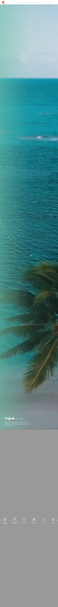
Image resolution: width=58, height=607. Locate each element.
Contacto (43, 2)
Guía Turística (24, 2)
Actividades (30, 2)
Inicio (15, 2)
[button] (1, 520)
